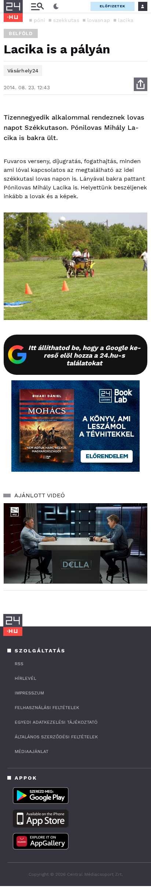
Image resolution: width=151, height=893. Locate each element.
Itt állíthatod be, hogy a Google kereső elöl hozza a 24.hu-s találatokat (84, 355)
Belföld (21, 33)
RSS (19, 663)
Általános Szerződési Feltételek (56, 736)
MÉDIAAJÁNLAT (31, 751)
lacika (125, 20)
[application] (75, 543)
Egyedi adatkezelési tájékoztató (56, 722)
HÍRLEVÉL (25, 678)
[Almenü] (37, 6)
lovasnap (98, 20)
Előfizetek (112, 6)
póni (39, 20)
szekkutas (66, 20)
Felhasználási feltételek (47, 707)
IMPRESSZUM (29, 693)
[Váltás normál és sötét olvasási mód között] (56, 6)
